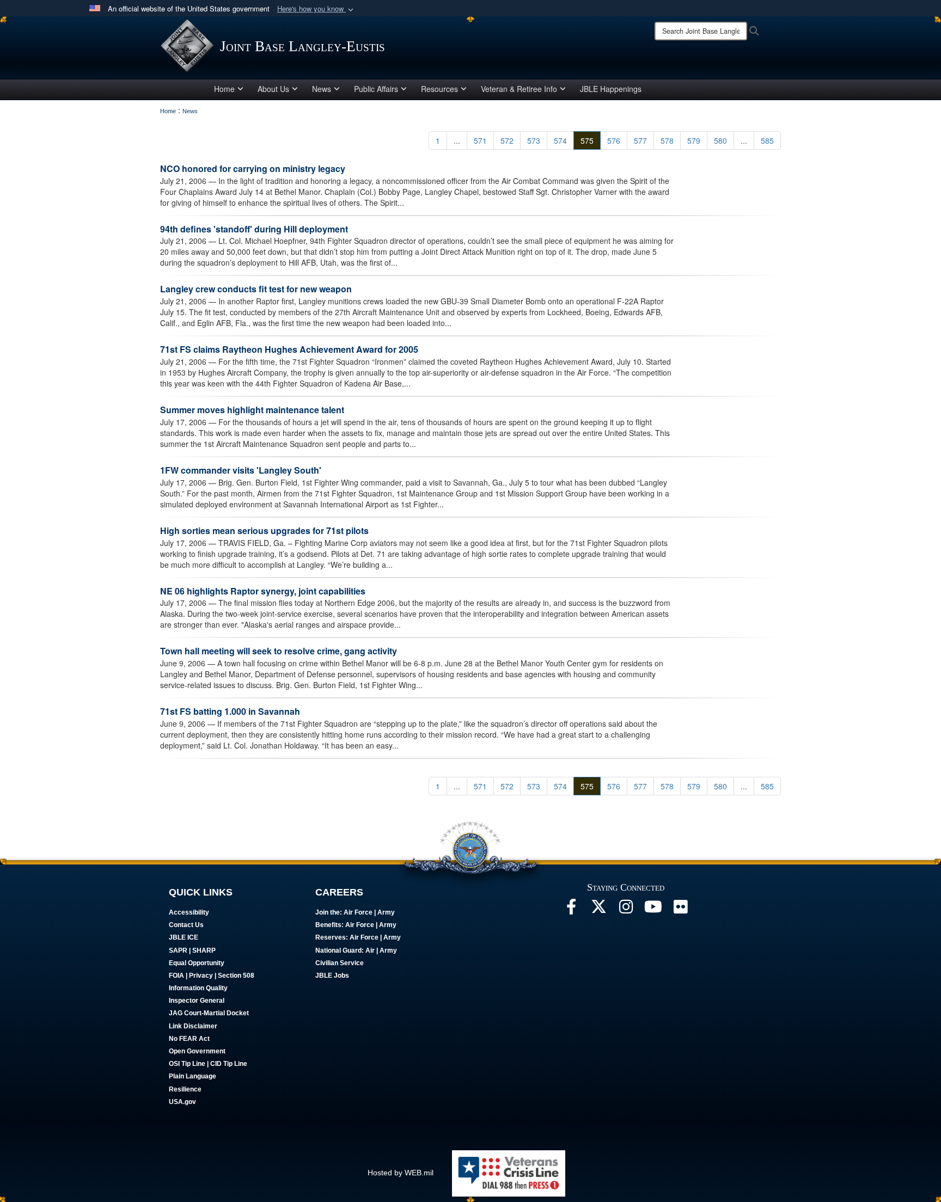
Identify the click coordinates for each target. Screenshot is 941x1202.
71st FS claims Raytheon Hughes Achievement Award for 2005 (289, 349)
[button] (316, 9)
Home (224, 88)
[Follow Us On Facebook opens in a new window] (571, 909)
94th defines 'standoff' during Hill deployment (254, 229)
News (321, 88)
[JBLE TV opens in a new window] (653, 909)
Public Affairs (376, 88)
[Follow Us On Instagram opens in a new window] (625, 909)
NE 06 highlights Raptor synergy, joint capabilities (262, 591)
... (457, 140)
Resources (439, 88)
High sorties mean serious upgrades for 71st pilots (264, 530)
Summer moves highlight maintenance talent (252, 409)
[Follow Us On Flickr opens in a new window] (680, 909)
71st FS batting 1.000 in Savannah (230, 711)
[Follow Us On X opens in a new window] (598, 909)
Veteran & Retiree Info (519, 88)
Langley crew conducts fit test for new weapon (256, 289)
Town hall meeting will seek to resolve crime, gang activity (278, 651)
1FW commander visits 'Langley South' (240, 470)
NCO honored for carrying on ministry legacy (252, 168)
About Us (273, 88)
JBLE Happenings (610, 88)
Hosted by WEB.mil (400, 1172)
